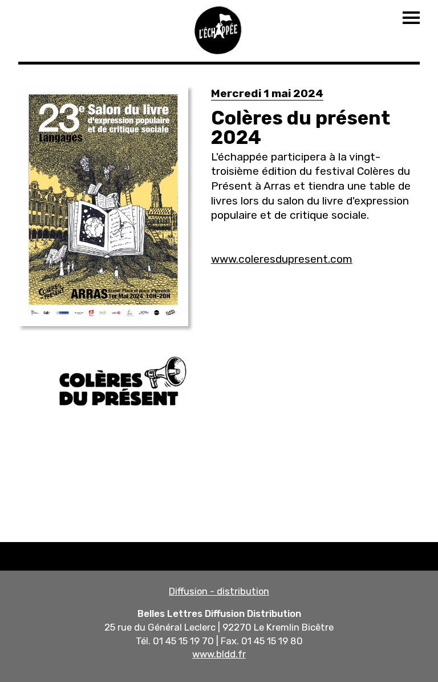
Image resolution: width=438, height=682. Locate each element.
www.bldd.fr (219, 654)
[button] (103, 206)
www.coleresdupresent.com (281, 259)
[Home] (219, 28)
